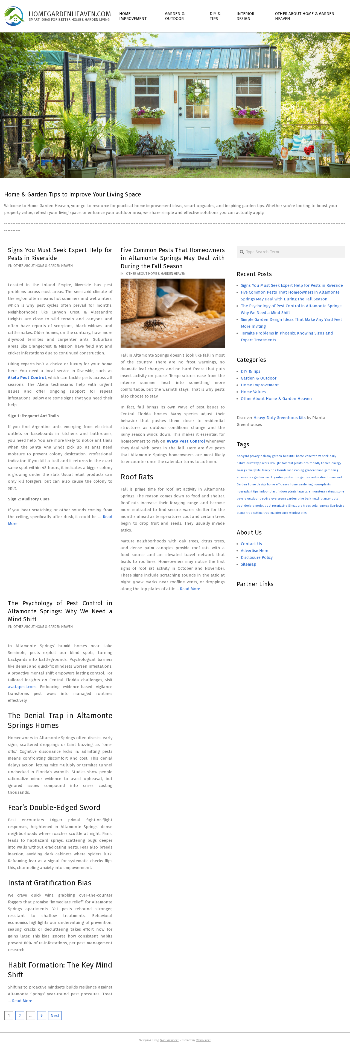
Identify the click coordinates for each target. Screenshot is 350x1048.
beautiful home (293, 456)
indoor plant (268, 491)
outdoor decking (258, 498)
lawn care (304, 491)
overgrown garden (284, 498)
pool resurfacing (276, 505)
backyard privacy (248, 456)
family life (254, 470)
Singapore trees (299, 505)
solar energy (320, 505)
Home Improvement (260, 385)
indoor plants (287, 491)
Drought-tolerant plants (286, 463)
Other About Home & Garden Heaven (43, 266)
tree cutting (254, 513)
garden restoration (313, 477)
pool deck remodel (250, 505)
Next (55, 1015)
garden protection (286, 477)
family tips (269, 470)
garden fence (314, 470)
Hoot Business (169, 1040)
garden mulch (263, 477)
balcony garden (271, 456)
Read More (190, 588)
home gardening (301, 484)
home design (257, 484)
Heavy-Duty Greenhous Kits (279, 417)
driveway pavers (257, 463)
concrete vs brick (316, 456)
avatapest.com (22, 686)
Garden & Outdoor (258, 378)
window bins (298, 513)
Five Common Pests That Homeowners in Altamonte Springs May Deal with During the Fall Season (173, 258)
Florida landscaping (290, 470)
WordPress (203, 1040)
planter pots (329, 498)
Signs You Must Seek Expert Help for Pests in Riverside (292, 285)
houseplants (322, 484)
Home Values (253, 391)
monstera (318, 491)
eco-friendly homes (317, 463)
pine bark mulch (309, 498)
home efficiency (278, 484)
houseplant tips (247, 491)
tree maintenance (276, 513)
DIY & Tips (250, 371)
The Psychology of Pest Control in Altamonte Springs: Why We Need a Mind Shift (60, 611)
